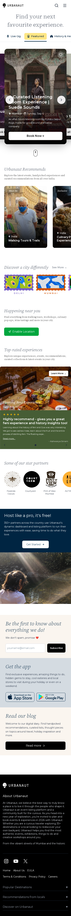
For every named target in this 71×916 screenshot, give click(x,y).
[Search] (56, 5)
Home (7, 870)
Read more (33, 745)
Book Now (34, 135)
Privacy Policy (37, 876)
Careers (52, 876)
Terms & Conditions (14, 876)
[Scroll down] (35, 153)
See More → (59, 267)
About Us (18, 870)
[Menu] (64, 5)
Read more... (9, 438)
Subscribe (56, 648)
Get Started (33, 544)
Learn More (58, 373)
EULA (30, 870)
